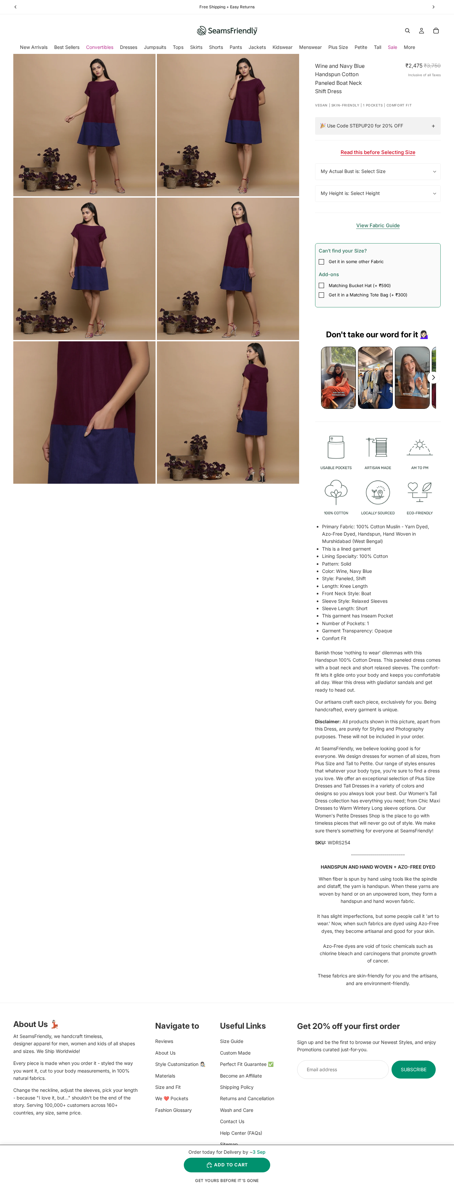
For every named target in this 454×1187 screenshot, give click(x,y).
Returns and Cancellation (247, 1098)
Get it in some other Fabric (356, 261)
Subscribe (413, 1069)
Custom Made (235, 1053)
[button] (338, 378)
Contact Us (232, 1121)
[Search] (407, 30)
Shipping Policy (237, 1087)
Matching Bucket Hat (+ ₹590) (360, 285)
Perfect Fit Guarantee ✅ (247, 1064)
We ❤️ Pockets (171, 1098)
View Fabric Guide (378, 225)
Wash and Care (236, 1110)
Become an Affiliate (241, 1075)
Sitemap (229, 1144)
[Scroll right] (433, 378)
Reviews (164, 1041)
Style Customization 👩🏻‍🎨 (180, 1064)
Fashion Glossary (173, 1110)
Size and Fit (168, 1087)
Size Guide (231, 1041)
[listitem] (409, 47)
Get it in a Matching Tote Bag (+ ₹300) (368, 294)
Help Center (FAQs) (241, 1132)
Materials (165, 1075)
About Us (165, 1053)
